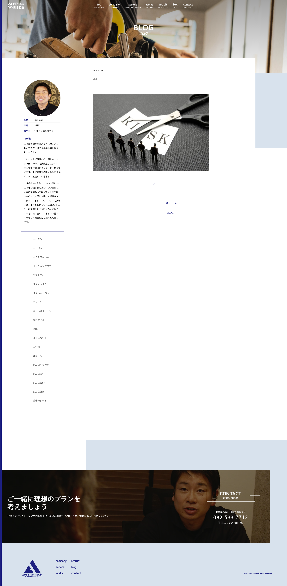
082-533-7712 (230, 517)
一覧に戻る (169, 203)
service (60, 567)
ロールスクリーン (42, 311)
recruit (75, 561)
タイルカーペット (42, 293)
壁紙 (35, 329)
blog (73, 567)
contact (76, 573)
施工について (40, 338)
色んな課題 (39, 391)
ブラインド (39, 302)
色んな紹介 (39, 382)
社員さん (37, 356)
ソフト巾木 (39, 275)
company (61, 561)
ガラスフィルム (41, 257)
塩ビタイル (39, 320)
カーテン (37, 239)
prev (161, 185)
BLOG (170, 212)
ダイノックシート (42, 284)
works (59, 573)
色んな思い (39, 373)
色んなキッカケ (41, 364)
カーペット (39, 248)
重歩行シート (40, 400)
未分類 (36, 347)
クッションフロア (42, 266)
